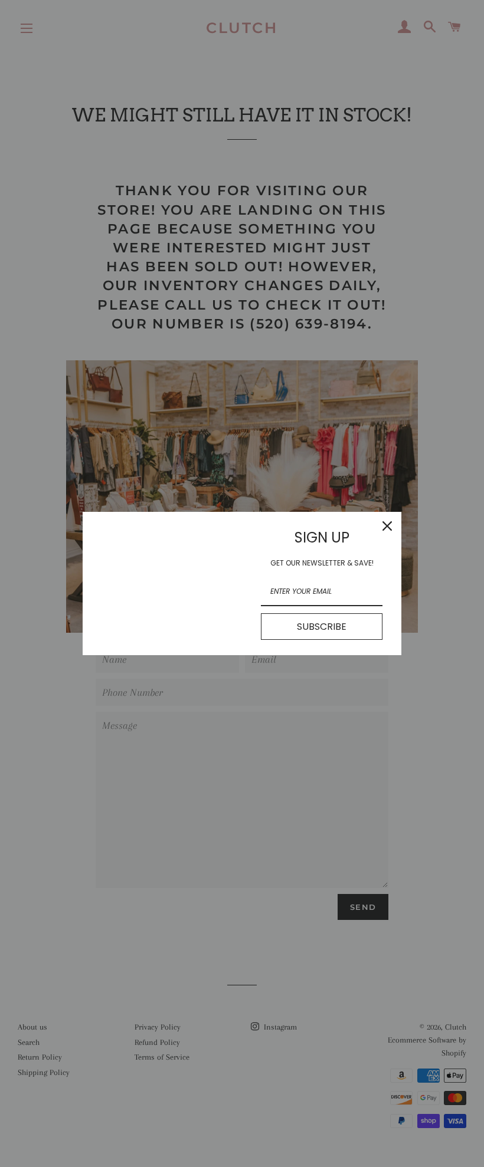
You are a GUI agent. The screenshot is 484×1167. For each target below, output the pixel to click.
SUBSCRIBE (321, 626)
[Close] (387, 526)
